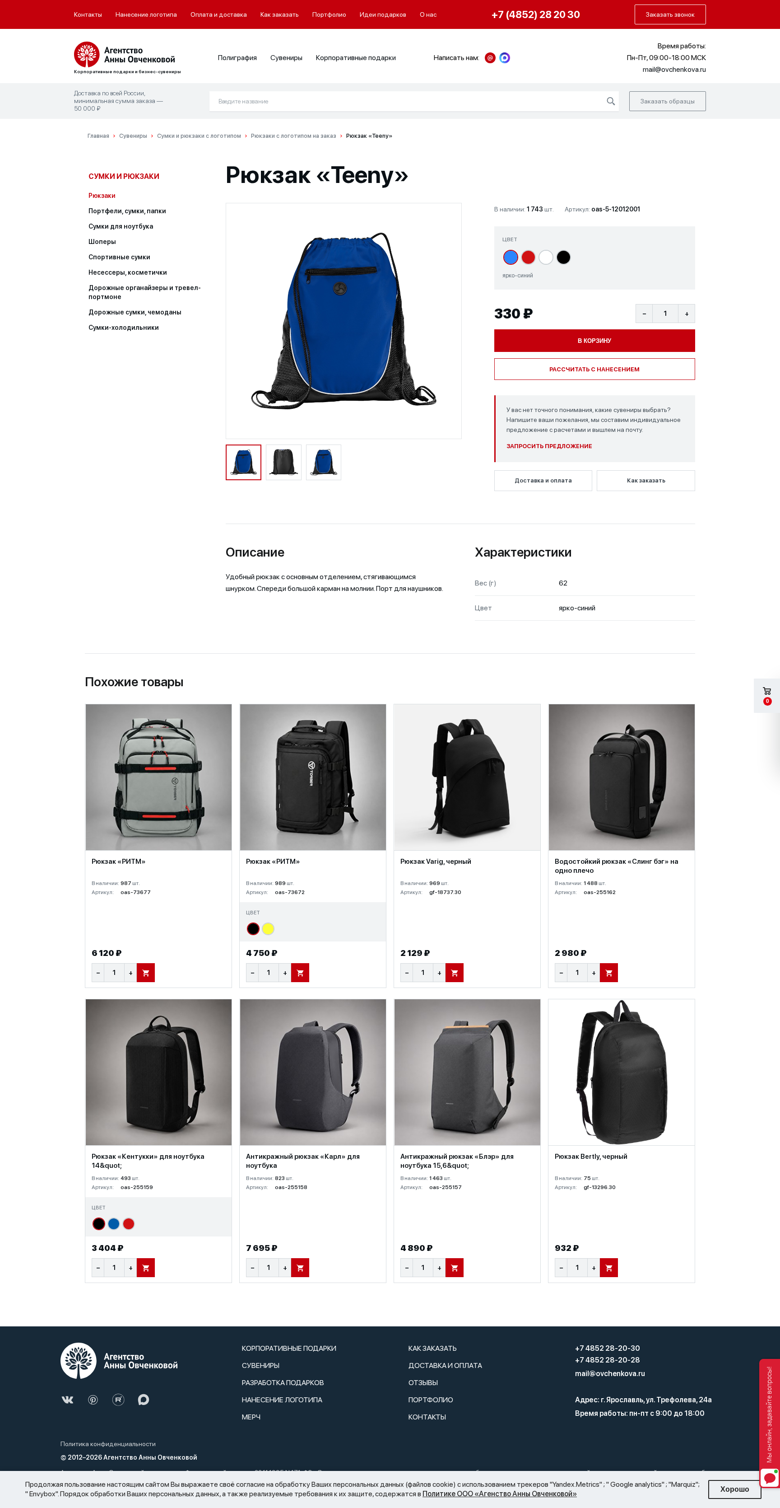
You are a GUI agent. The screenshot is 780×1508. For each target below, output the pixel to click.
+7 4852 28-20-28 (607, 1360)
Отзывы (423, 1382)
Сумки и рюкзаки (123, 176)
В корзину (594, 340)
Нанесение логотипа (146, 14)
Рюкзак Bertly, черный (591, 1156)
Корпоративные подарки (356, 57)
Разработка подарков (283, 1382)
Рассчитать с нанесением (594, 369)
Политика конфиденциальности (108, 1443)
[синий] (113, 1224)
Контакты (88, 14)
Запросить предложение (549, 446)
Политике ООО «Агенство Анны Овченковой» (499, 1493)
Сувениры (286, 57)
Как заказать (279, 14)
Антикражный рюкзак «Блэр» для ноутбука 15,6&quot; (457, 1161)
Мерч (251, 1417)
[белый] (546, 257)
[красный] (528, 257)
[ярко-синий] (510, 257)
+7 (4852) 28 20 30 (536, 14)
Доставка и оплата (543, 480)
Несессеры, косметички (127, 272)
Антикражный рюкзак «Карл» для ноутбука (303, 1161)
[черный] (563, 257)
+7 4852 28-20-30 (607, 1348)
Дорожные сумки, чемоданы (134, 312)
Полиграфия (237, 57)
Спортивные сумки (119, 257)
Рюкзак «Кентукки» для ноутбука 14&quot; (148, 1161)
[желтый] (268, 929)
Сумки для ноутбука (120, 226)
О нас (428, 14)
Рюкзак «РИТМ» (119, 861)
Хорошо (734, 1489)
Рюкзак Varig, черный (435, 861)
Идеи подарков (383, 14)
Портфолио (329, 14)
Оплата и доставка (218, 14)
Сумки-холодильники (123, 327)
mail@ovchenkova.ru (610, 1373)
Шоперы (102, 241)
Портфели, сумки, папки (127, 211)
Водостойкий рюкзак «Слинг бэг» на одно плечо (616, 866)
